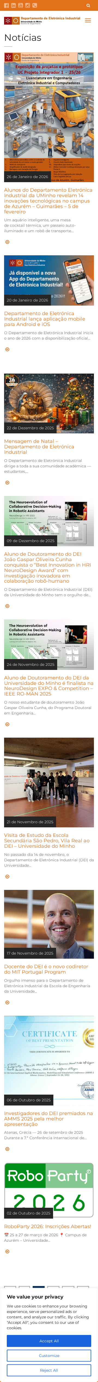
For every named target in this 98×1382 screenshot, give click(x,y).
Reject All (49, 1370)
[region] (49, 1335)
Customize (49, 1355)
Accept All (49, 1340)
